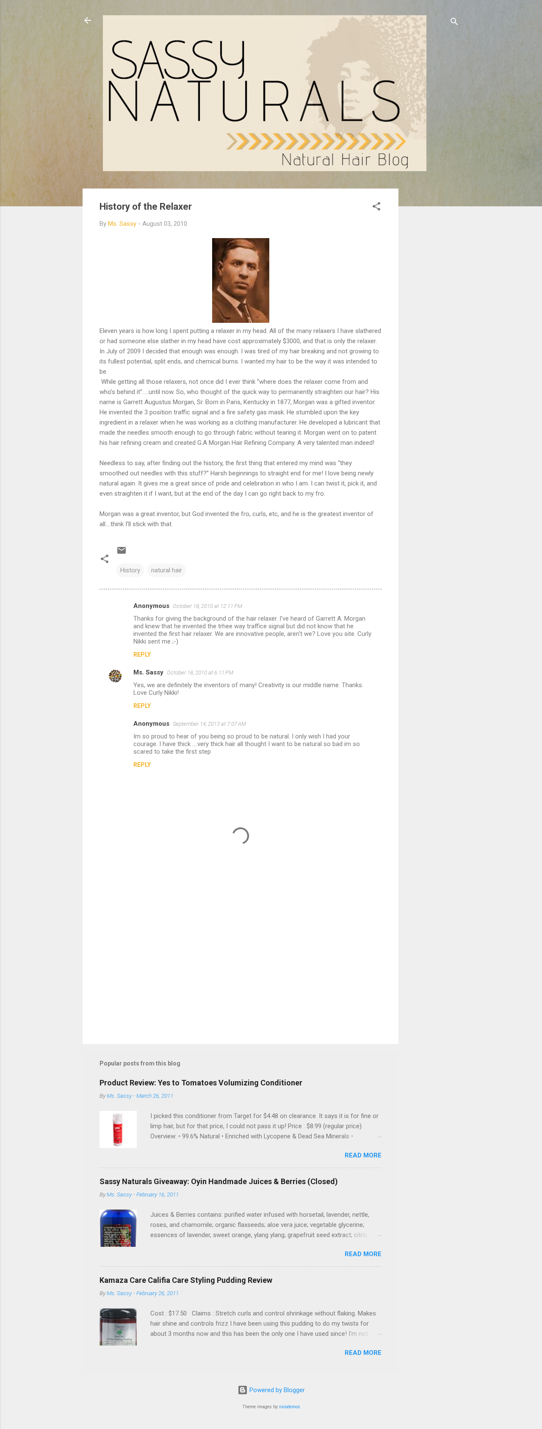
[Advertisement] (432, 316)
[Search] (454, 23)
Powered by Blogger (276, 1390)
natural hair (166, 570)
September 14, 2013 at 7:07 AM (209, 724)
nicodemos (289, 1407)
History (130, 570)
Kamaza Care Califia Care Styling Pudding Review (186, 1280)
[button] (376, 207)
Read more (363, 1155)
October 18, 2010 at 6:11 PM (200, 672)
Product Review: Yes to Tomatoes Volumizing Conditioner (201, 1082)
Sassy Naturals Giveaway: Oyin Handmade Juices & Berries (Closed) (219, 1181)
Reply (142, 654)
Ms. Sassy (148, 672)
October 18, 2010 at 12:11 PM (207, 606)
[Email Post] (121, 553)
